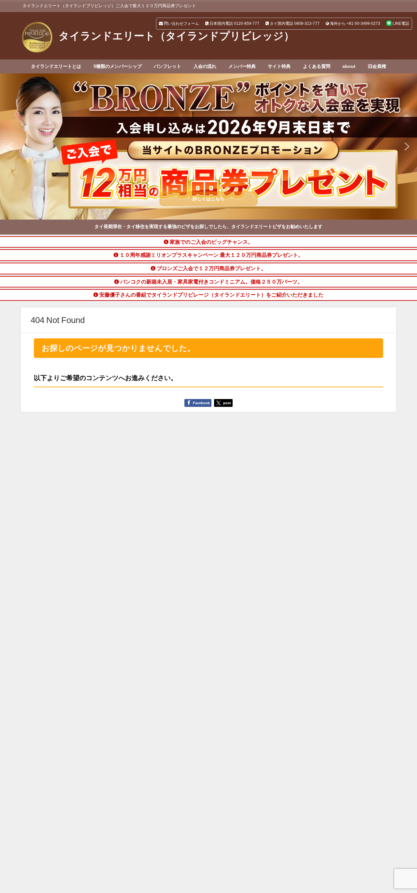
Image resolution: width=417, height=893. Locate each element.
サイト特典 (279, 66)
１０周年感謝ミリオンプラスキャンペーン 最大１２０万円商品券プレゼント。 (210, 254)
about (348, 66)
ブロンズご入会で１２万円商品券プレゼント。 (210, 268)
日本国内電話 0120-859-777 (233, 23)
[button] (208, 146)
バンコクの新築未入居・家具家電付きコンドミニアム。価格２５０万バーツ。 (211, 281)
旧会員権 (377, 66)
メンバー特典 (242, 66)
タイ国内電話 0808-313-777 (294, 23)
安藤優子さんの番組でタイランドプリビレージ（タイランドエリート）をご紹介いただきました (211, 294)
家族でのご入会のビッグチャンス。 (210, 241)
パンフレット (167, 66)
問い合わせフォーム (181, 23)
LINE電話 (400, 23)
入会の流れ (205, 66)
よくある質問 (316, 66)
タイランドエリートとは (56, 66)
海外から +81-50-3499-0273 (354, 23)
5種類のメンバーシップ (117, 66)
